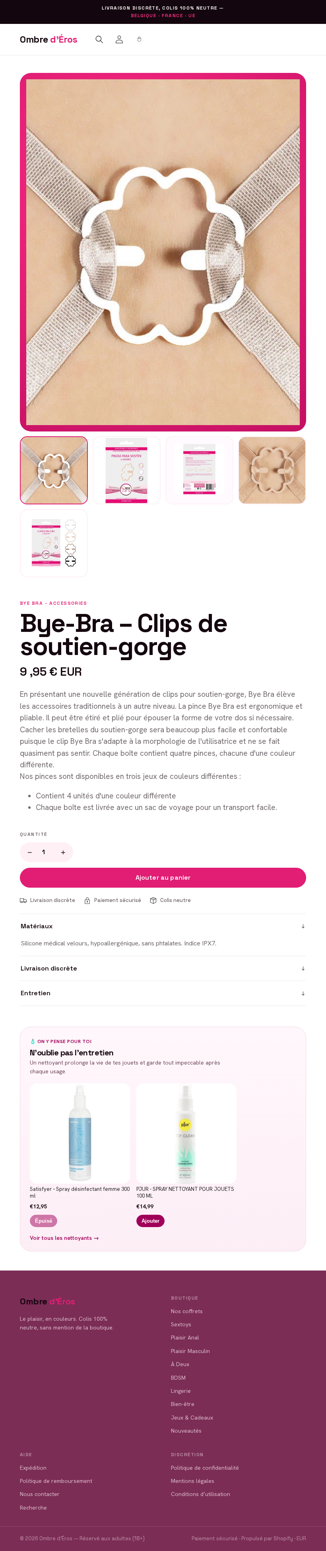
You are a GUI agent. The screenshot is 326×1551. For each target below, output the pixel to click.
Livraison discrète (49, 968)
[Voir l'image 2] (127, 470)
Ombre (49, 39)
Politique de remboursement (56, 1480)
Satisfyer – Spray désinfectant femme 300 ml (80, 1192)
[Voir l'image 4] (272, 470)
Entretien (35, 993)
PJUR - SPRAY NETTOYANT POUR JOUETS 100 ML (185, 1192)
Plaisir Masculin (190, 1351)
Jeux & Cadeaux (192, 1417)
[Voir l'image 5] (54, 543)
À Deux (180, 1364)
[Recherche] (99, 39)
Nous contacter (40, 1494)
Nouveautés (186, 1430)
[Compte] (119, 39)
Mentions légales (192, 1480)
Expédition (33, 1467)
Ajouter (150, 1221)
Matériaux (36, 926)
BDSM (178, 1377)
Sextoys (181, 1324)
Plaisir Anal (185, 1337)
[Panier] (139, 39)
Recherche (33, 1507)
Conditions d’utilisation (200, 1494)
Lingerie (181, 1390)
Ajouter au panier (163, 877)
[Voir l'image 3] (199, 470)
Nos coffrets (187, 1311)
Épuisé (43, 1221)
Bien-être (182, 1404)
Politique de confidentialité (205, 1467)
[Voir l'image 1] (54, 470)
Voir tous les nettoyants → (64, 1237)
